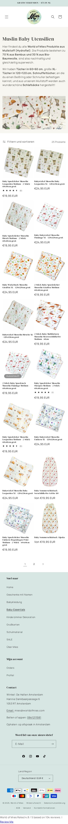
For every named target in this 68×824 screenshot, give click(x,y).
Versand (27, 808)
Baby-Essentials (16, 609)
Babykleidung (14, 602)
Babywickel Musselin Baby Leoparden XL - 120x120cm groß (49, 182)
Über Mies (12, 646)
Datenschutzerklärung (54, 803)
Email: (10, 710)
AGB (18, 808)
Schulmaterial (15, 632)
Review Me (6, 822)
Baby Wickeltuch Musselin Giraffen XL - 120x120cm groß (16, 286)
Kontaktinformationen (44, 808)
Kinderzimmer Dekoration (21, 617)
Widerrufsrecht (33, 803)
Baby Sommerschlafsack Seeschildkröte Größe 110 (46, 492)
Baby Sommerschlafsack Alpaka (49, 537)
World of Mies (17, 803)
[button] (6, 17)
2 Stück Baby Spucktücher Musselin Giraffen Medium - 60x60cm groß (47, 287)
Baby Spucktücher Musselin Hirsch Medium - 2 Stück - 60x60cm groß (15, 238)
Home (10, 587)
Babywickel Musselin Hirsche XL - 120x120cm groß (17, 336)
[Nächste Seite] (43, 564)
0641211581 (34, 717)
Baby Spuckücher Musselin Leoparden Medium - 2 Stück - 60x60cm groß (16, 184)
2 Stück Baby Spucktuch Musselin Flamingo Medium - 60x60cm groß (16, 386)
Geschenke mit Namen (19, 594)
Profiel (10, 675)
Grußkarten (13, 624)
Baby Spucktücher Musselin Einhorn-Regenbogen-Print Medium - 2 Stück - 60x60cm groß (16, 541)
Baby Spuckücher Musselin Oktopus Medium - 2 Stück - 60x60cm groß (47, 386)
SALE (9, 639)
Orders (10, 667)
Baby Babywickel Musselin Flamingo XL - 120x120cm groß (48, 236)
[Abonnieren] (52, 744)
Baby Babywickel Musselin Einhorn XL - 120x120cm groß (48, 438)
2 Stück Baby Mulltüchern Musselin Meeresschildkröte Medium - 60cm (47, 336)
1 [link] (25, 564)
